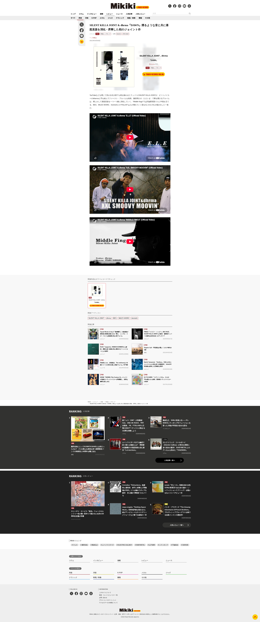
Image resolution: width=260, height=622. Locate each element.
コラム (81, 14)
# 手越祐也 (174, 545)
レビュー (109, 14)
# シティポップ (163, 545)
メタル (102, 18)
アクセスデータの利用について (108, 602)
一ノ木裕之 (93, 38)
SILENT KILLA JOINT (96, 318)
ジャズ (110, 18)
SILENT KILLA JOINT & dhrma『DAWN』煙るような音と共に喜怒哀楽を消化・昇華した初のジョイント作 (119, 403)
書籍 (140, 18)
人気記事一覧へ (169, 460)
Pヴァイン (152, 64)
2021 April (125, 34)
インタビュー (92, 14)
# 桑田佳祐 (84, 545)
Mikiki (89, 402)
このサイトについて (105, 592)
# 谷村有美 (184, 545)
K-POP (94, 18)
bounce (119, 34)
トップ (73, 14)
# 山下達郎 (151, 545)
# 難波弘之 (94, 545)
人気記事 (129, 14)
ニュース (119, 14)
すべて (73, 18)
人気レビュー (140, 14)
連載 (101, 14)
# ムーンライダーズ (107, 545)
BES (114, 318)
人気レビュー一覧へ (177, 525)
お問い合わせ (103, 597)
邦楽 (80, 18)
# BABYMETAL (140, 545)
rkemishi (134, 318)
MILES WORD (124, 318)
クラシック (120, 18)
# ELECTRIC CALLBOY (124, 545)
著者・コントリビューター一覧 (108, 595)
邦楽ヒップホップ (105, 34)
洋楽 (86, 18)
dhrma (108, 318)
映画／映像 (131, 18)
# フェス (74, 545)
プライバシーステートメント (107, 600)
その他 (147, 18)
